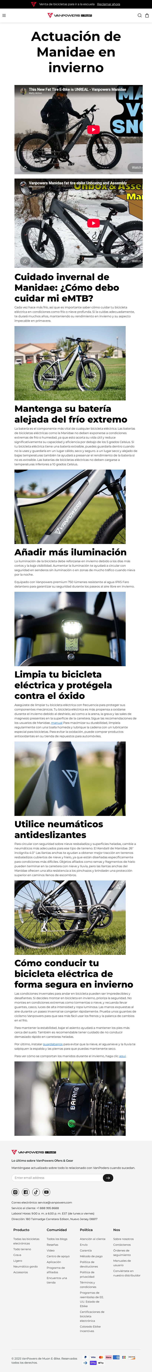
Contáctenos (122, 1244)
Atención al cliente (92, 1239)
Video (50, 1250)
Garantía (86, 1250)
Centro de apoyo (58, 1256)
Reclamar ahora (108, 4)
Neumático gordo (25, 1266)
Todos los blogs (57, 1239)
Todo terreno (22, 1249)
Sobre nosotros (123, 1239)
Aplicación (54, 1262)
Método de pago (91, 1256)
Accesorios (20, 1272)
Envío (83, 1244)
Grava (17, 1255)
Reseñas (52, 1244)
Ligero (17, 1260)
